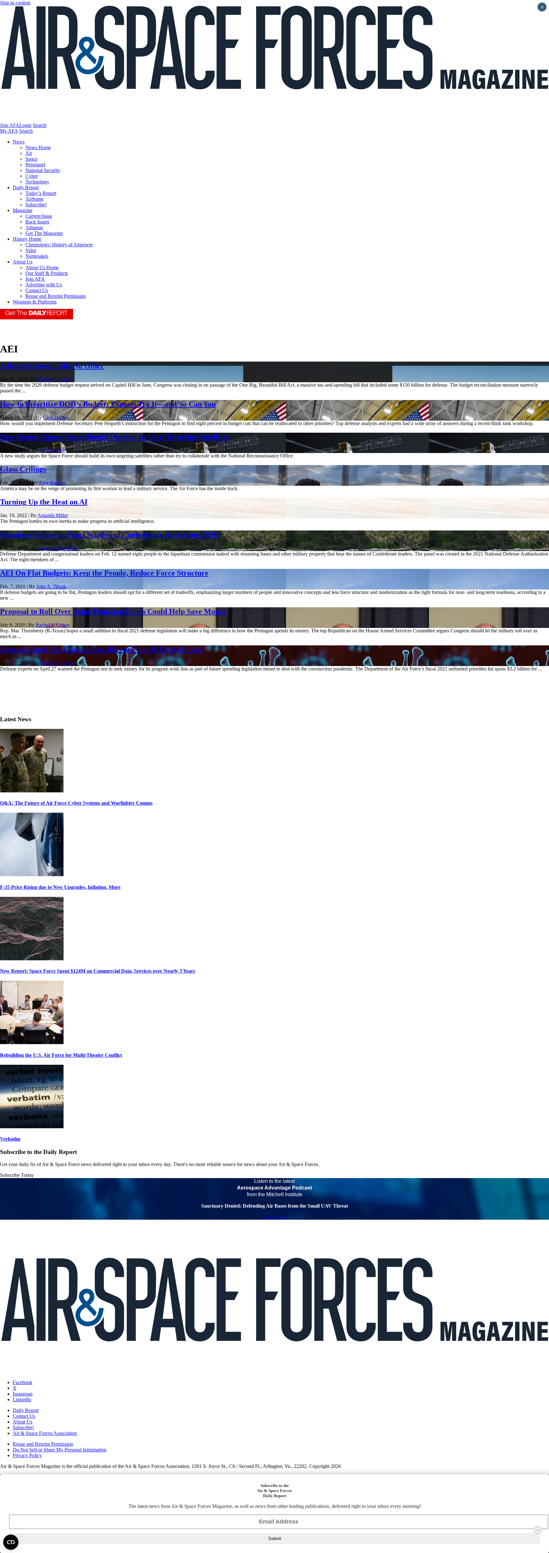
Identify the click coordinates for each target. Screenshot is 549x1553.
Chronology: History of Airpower (59, 244)
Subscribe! (36, 204)
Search (39, 125)
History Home (27, 239)
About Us (22, 261)
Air (28, 153)
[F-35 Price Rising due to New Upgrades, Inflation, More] (32, 874)
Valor (30, 250)
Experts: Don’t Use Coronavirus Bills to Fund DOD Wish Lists (102, 649)
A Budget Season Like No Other (52, 366)
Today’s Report (40, 193)
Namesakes (36, 256)
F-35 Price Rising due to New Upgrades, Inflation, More (60, 887)
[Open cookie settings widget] (10, 1542)
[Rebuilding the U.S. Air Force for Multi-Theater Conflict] (32, 1042)
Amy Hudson (52, 482)
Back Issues (37, 221)
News (18, 141)
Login (25, 125)
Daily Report (26, 187)
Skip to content (15, 2)
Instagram (22, 1393)
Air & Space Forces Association (45, 1433)
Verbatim (10, 1139)
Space (31, 159)
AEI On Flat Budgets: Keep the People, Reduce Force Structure (104, 573)
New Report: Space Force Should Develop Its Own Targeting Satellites (114, 437)
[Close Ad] (538, 1530)
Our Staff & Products (46, 273)
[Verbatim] (32, 1126)
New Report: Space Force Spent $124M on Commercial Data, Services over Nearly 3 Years (97, 971)
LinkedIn (22, 1399)
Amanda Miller (52, 515)
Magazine (22, 210)
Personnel (35, 164)
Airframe (34, 199)
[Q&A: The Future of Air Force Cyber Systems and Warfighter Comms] (32, 790)
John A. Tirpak (51, 586)
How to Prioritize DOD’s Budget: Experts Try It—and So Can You (108, 404)
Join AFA (9, 125)
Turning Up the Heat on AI (43, 502)
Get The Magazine (44, 233)
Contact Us (36, 290)
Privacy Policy (27, 1455)
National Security (42, 170)
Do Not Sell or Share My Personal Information (59, 1449)
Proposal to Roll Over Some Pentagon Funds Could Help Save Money (113, 611)
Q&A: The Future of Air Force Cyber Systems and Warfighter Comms (76, 803)
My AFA (9, 131)
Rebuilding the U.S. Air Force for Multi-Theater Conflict (61, 1055)
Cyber (31, 176)
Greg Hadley (56, 417)
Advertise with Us (43, 284)
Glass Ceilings (23, 469)
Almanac (34, 227)
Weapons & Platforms (35, 301)
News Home (38, 147)
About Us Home (42, 267)
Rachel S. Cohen (55, 379)
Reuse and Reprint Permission (55, 296)
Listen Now (275, 1216)
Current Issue (38, 216)
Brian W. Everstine (58, 548)
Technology (37, 181)
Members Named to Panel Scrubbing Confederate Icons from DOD (109, 534)
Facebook (22, 1382)
